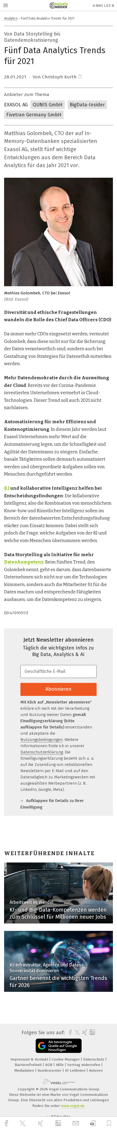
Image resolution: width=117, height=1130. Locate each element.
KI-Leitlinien (76, 1070)
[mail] (76, 1123)
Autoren (96, 1070)
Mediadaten (24, 1070)
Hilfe (60, 1064)
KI (7, 488)
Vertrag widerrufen (84, 1064)
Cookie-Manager (66, 1059)
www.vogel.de (73, 1105)
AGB (49, 1064)
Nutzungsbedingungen (41, 739)
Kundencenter (50, 1070)
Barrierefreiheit (29, 1064)
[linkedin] (59, 1123)
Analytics (11, 18)
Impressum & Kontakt (29, 1059)
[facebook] (7, 1123)
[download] (93, 1123)
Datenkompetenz (24, 562)
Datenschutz (94, 1059)
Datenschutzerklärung (41, 752)
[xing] (41, 1123)
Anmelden (103, 5)
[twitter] (23, 1123)
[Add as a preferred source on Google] (59, 1046)
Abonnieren (58, 689)
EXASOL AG (16, 105)
